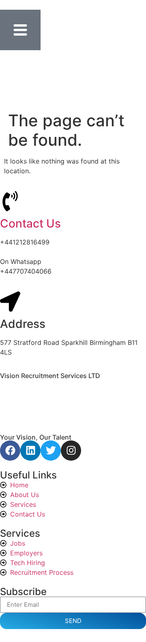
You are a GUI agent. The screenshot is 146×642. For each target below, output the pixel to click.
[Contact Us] (10, 201)
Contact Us (30, 223)
